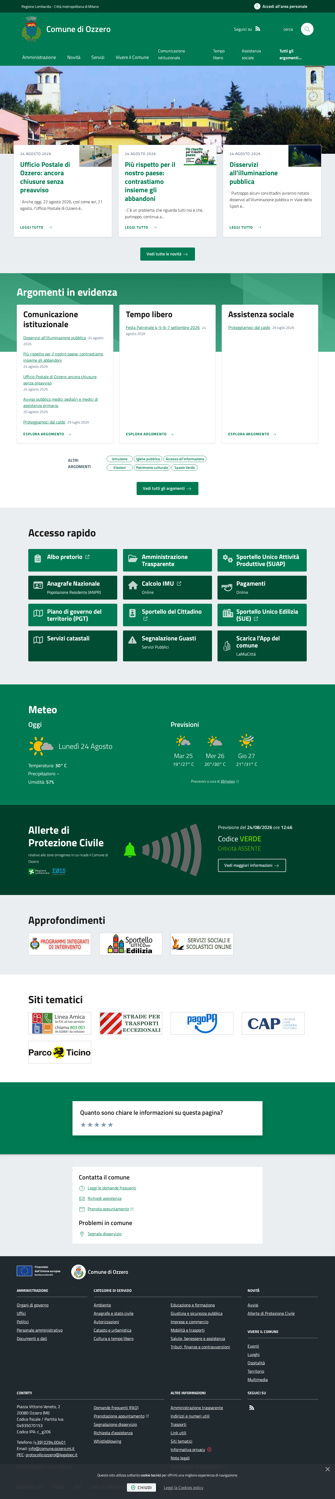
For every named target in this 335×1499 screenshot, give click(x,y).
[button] (307, 29)
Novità (73, 57)
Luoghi (254, 1354)
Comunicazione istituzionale (171, 54)
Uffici (21, 1313)
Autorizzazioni (106, 1322)
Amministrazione (39, 57)
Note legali (180, 1458)
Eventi (253, 1346)
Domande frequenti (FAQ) (116, 1407)
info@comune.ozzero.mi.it (52, 1448)
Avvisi (253, 1305)
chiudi (145, 1487)
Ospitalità (256, 1363)
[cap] (273, 1023)
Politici (23, 1322)
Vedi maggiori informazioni (248, 865)
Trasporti (178, 1424)
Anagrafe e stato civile (113, 1313)
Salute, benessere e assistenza (198, 1338)
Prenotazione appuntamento (121, 1416)
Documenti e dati (32, 1338)
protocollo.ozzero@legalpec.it (51, 1455)
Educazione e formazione (193, 1305)
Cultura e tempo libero (113, 1338)
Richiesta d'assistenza (113, 1433)
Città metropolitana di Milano (76, 6)
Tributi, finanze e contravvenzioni (200, 1347)
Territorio (256, 1371)
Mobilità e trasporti (188, 1330)
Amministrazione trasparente (197, 1407)
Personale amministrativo (40, 1330)
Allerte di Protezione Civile (271, 1313)
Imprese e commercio (189, 1322)
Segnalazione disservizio (115, 1424)
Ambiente (102, 1305)
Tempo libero (219, 54)
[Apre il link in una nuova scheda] (59, 944)
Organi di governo (32, 1305)
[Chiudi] (328, 1469)
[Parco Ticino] (59, 1052)
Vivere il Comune (132, 57)
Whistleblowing (107, 1441)
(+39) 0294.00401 (50, 1442)
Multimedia (258, 1379)
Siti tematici (181, 1441)
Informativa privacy (188, 1449)
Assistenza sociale (251, 54)
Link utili (178, 1433)
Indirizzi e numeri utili (190, 1416)
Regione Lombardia (36, 6)
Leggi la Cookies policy (183, 1487)
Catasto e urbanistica (112, 1330)
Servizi (97, 57)
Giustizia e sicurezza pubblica (196, 1313)
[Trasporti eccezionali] (130, 1023)
